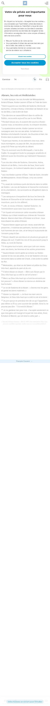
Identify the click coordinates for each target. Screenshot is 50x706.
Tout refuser (25, 69)
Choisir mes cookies (25, 56)
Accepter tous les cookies (25, 63)
